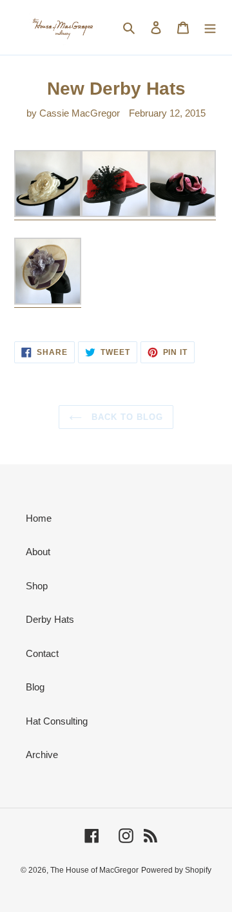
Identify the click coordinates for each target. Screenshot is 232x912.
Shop (37, 585)
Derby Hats (50, 619)
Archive (42, 754)
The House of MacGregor (94, 870)
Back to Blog (126, 417)
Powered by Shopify (176, 870)
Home (39, 518)
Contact (42, 653)
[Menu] (210, 27)
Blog (35, 686)
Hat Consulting (57, 721)
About (38, 551)
